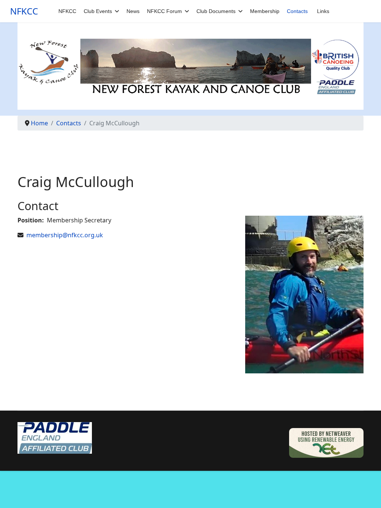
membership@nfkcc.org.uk (64, 235)
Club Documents (216, 11)
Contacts (297, 11)
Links (323, 11)
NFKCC (24, 11)
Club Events (98, 11)
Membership (264, 11)
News (133, 11)
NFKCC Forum (164, 11)
